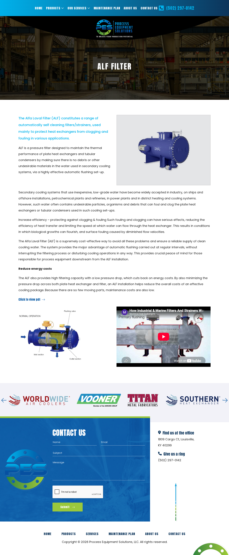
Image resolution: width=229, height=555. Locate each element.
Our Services (77, 8)
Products (53, 8)
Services (92, 534)
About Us (130, 8)
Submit (65, 507)
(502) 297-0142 (180, 8)
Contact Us (149, 8)
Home (39, 8)
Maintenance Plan (107, 8)
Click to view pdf (29, 299)
